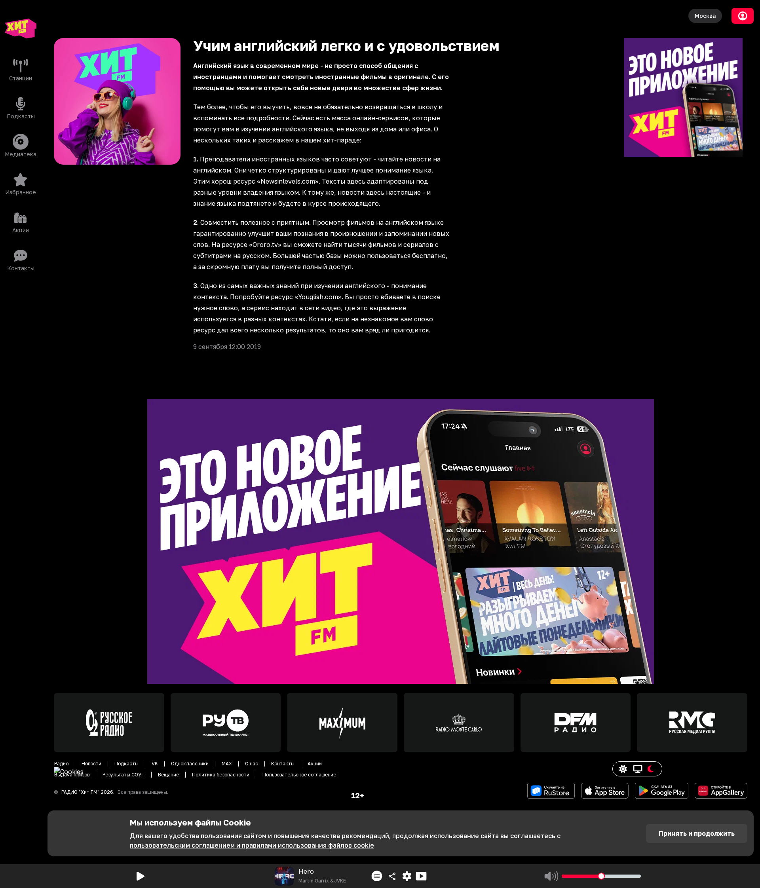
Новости (91, 764)
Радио (61, 764)
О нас (251, 764)
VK (155, 764)
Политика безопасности (220, 775)
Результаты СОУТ (124, 775)
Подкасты (126, 764)
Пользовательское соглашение (299, 775)
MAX (227, 764)
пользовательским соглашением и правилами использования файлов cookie (252, 845)
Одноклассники (190, 764)
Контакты (282, 764)
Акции (315, 764)
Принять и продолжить (697, 833)
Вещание (168, 775)
